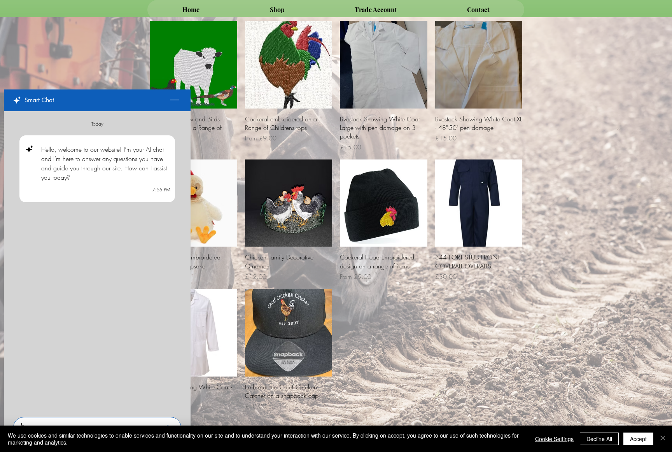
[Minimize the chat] (174, 100)
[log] (97, 261)
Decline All (599, 439)
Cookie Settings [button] (554, 439)
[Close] (662, 439)
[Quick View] (193, 65)
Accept (638, 439)
